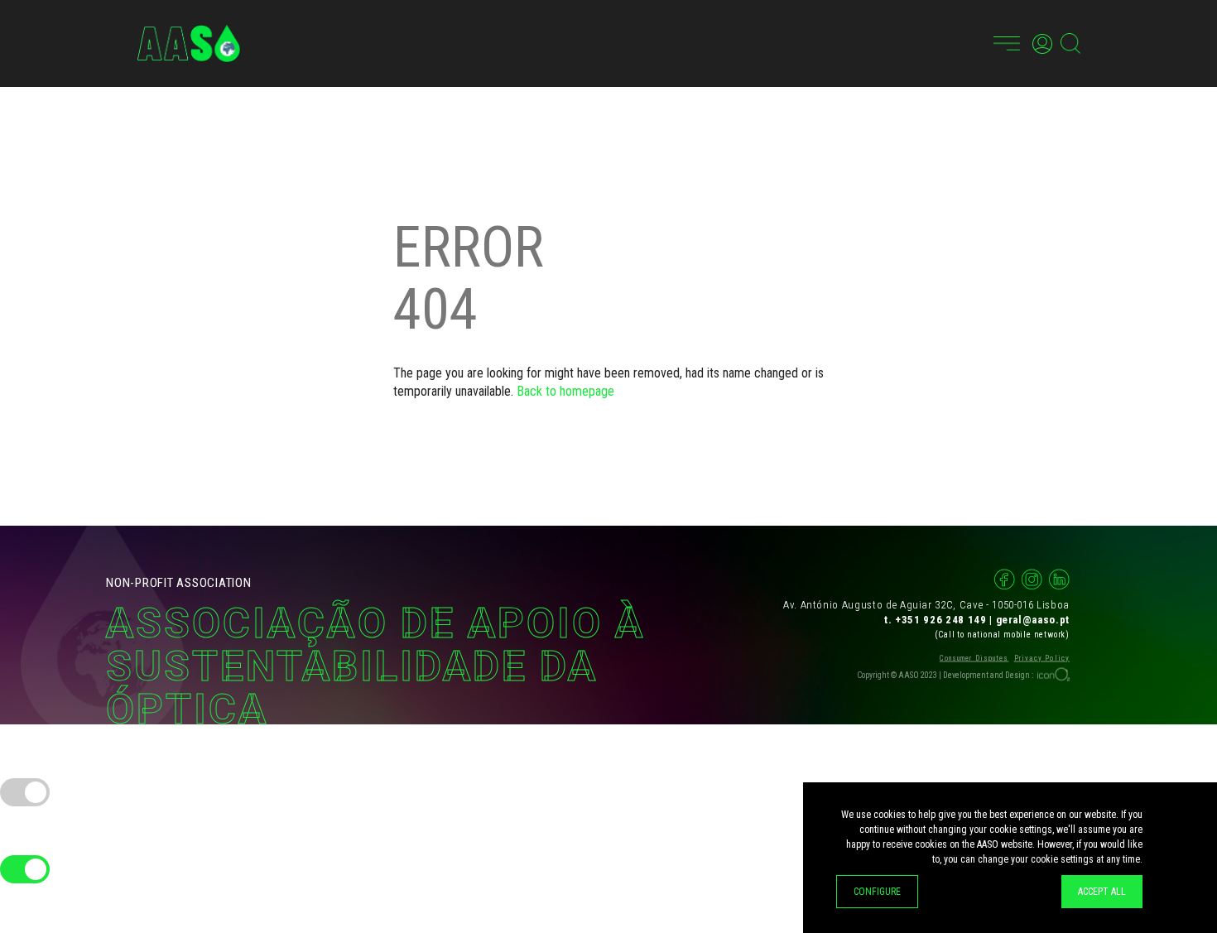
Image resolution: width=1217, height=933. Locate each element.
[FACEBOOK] (1004, 579)
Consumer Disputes (974, 657)
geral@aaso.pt (1033, 619)
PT (949, 43)
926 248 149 (954, 619)
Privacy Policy (1042, 657)
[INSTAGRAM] (1032, 579)
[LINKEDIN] (1059, 579)
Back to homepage (565, 391)
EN (972, 43)
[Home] (188, 43)
